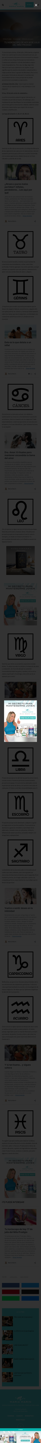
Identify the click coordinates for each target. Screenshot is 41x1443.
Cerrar (20, 1429)
